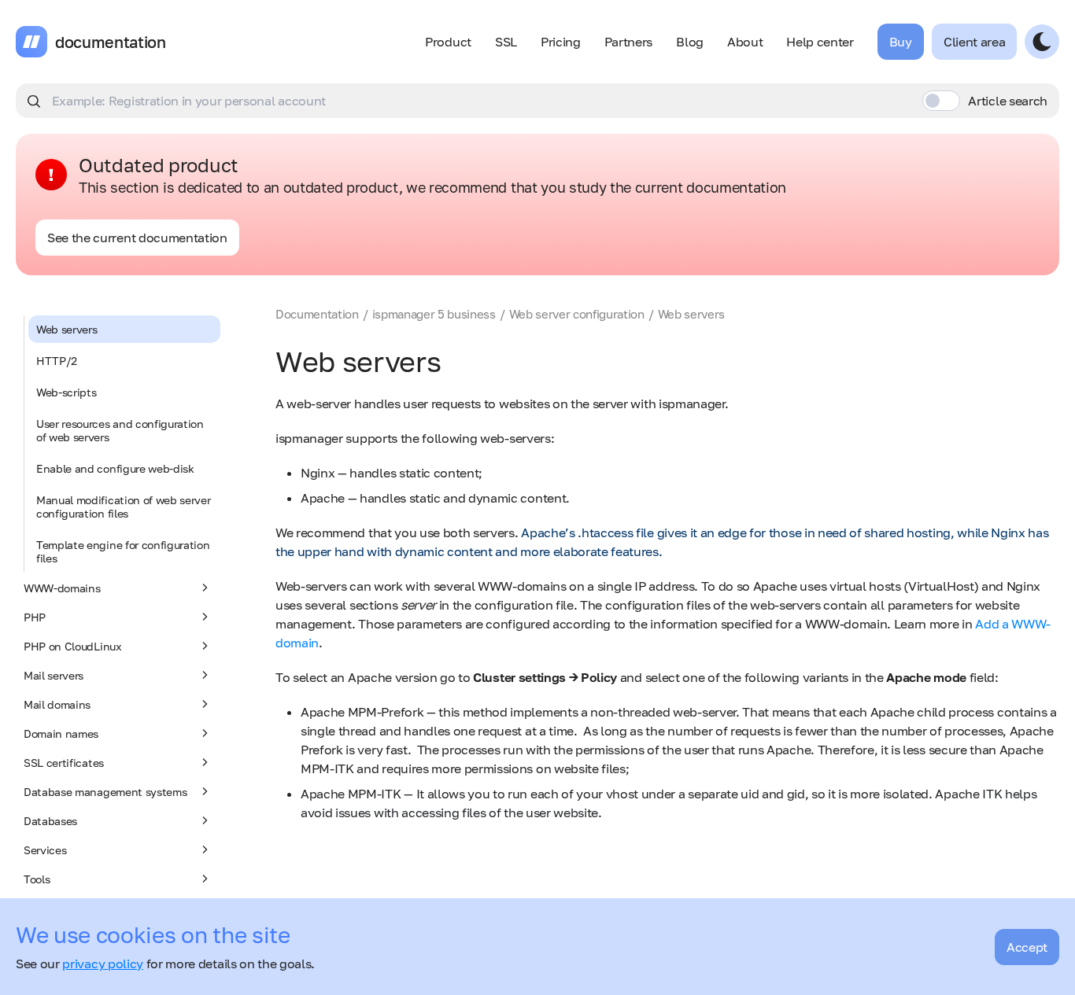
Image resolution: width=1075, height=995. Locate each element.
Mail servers (53, 675)
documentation (110, 42)
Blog (690, 42)
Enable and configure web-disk (115, 468)
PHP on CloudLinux (73, 646)
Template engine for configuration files (122, 551)
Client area (974, 42)
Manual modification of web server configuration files (123, 506)
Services (45, 850)
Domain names (61, 733)
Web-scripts (66, 392)
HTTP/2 (56, 360)
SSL (506, 42)
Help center (819, 42)
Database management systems (105, 791)
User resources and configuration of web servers (120, 430)
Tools (37, 879)
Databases (50, 820)
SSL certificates (64, 762)
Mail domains (57, 704)
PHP (35, 617)
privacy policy (102, 963)
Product (448, 42)
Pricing (561, 42)
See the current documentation (137, 237)
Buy (900, 42)
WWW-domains (62, 588)
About (745, 42)
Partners (628, 42)
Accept (1027, 947)
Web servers (66, 329)
